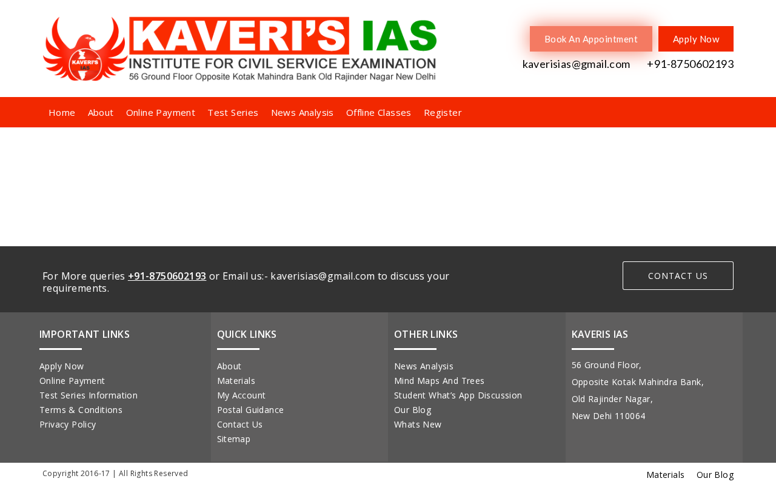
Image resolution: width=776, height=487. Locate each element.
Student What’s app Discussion (458, 395)
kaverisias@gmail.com (575, 64)
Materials (236, 380)
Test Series (232, 112)
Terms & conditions (80, 409)
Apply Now (696, 38)
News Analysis (302, 112)
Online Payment (161, 112)
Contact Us (240, 424)
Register (443, 112)
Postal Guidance (250, 409)
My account (241, 395)
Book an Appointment (591, 38)
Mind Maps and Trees (439, 380)
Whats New (418, 424)
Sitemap (234, 439)
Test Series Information (88, 395)
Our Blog (412, 409)
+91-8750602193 (689, 64)
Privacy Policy (67, 424)
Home (62, 112)
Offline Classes (379, 112)
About (101, 112)
